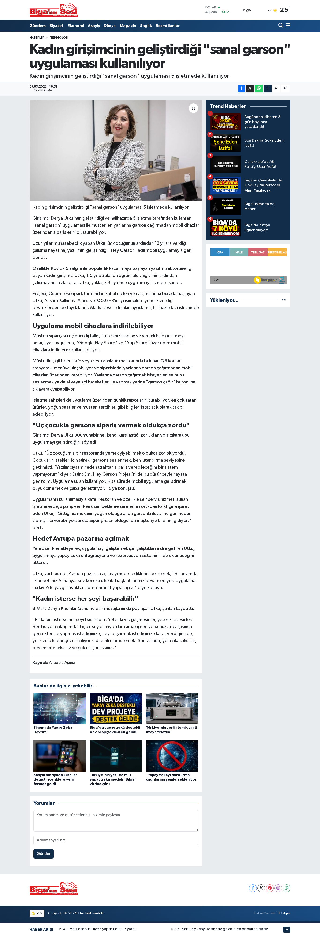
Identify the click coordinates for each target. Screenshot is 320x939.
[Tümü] (284, 300)
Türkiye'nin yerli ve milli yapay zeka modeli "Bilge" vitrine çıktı (113, 779)
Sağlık (146, 26)
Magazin (128, 26)
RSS (39, 913)
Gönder (44, 854)
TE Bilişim (283, 913)
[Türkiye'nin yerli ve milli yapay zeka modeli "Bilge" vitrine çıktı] (116, 756)
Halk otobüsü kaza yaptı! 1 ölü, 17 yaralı (103, 929)
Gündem (38, 26)
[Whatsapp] (286, 888)
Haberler (37, 37)
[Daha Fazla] (268, 88)
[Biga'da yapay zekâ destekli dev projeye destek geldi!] (116, 709)
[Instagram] (278, 888)
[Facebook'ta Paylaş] (241, 88)
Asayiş (94, 26)
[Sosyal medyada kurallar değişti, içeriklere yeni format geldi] (59, 756)
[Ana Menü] (287, 26)
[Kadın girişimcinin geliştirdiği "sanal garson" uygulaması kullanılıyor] (116, 150)
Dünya (110, 26)
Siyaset (56, 26)
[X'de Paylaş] (250, 88)
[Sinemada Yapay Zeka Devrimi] (59, 709)
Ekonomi (75, 26)
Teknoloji (59, 37)
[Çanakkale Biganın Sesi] (54, 10)
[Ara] (281, 26)
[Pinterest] (270, 888)
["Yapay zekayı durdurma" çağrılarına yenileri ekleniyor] (172, 756)
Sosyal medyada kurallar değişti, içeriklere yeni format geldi (55, 779)
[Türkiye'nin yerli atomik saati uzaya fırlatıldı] (172, 709)
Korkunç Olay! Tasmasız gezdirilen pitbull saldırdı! (225, 929)
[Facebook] (253, 888)
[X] (261, 888)
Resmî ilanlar (168, 26)
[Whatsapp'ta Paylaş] (259, 88)
